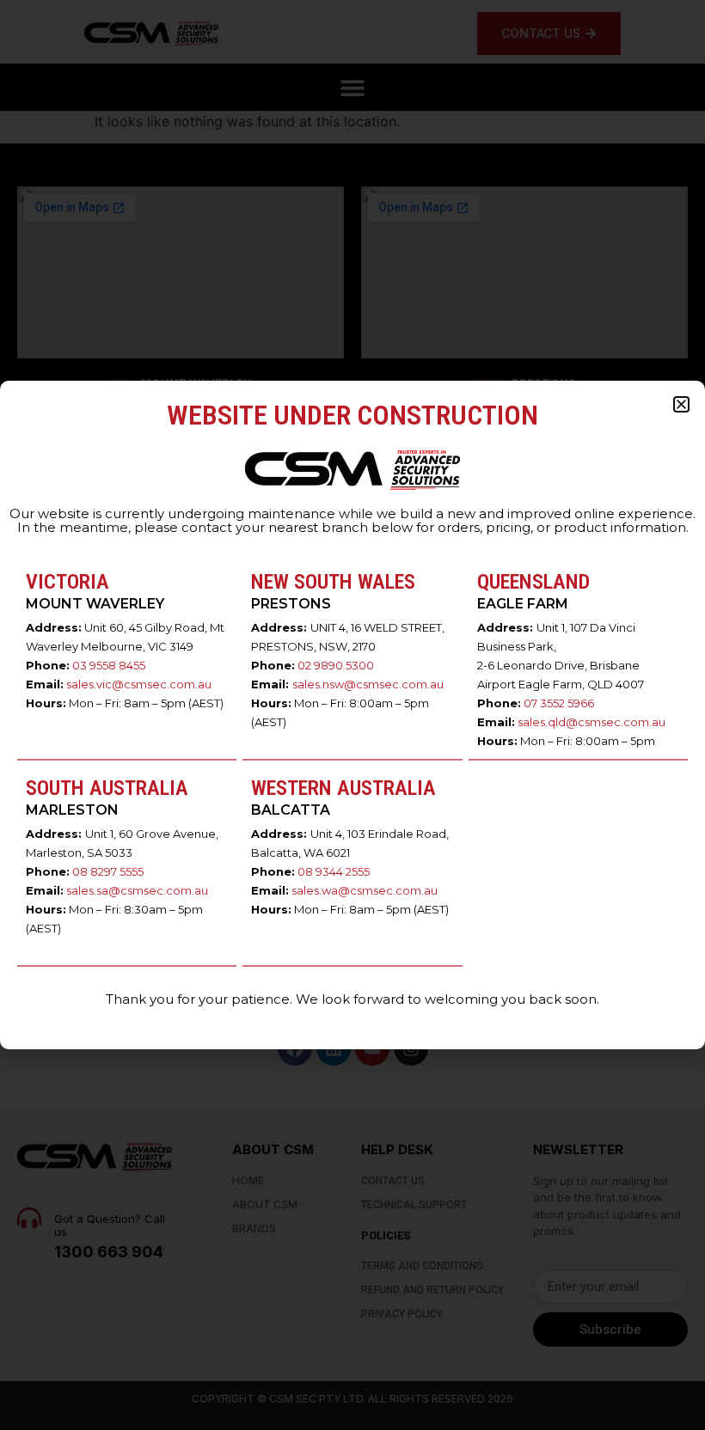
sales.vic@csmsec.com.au (139, 684)
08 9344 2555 (333, 871)
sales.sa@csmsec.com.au (137, 890)
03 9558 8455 (108, 665)
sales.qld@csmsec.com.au (591, 722)
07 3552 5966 (559, 703)
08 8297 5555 (108, 871)
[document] (352, 715)
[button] (681, 404)
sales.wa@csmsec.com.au (364, 890)
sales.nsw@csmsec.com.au (368, 684)
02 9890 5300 (335, 665)
